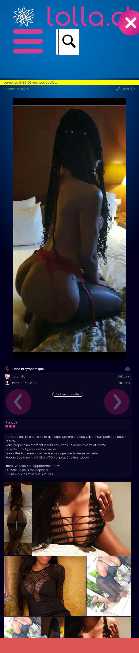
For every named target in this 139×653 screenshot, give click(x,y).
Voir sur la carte (67, 394)
